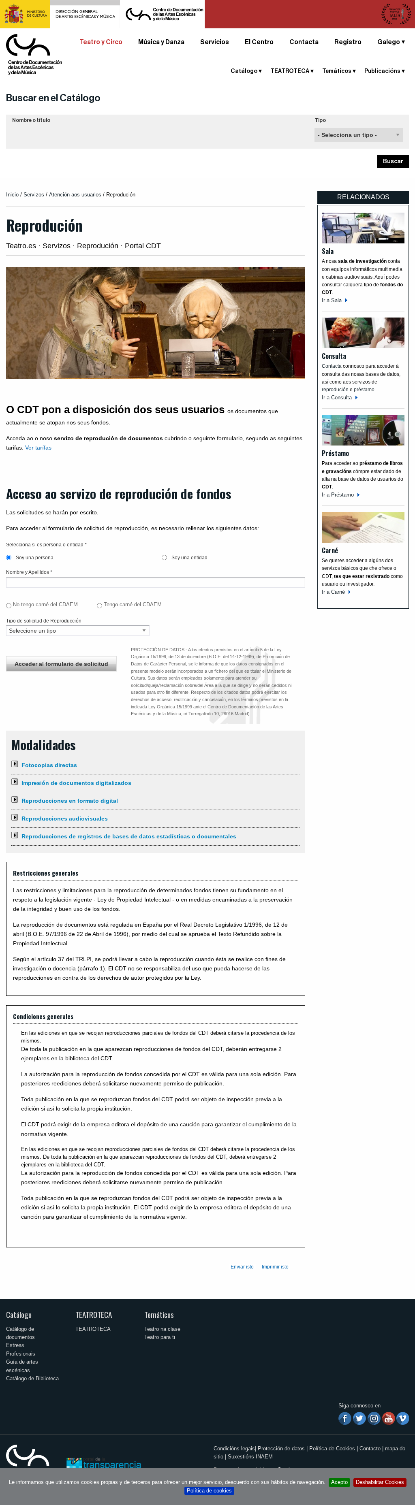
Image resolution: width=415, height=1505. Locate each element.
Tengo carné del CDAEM (133, 604)
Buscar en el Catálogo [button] (53, 98)
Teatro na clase (162, 1329)
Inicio (12, 195)
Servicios (214, 42)
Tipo (320, 120)
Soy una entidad (189, 558)
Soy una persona (34, 558)
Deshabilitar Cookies (380, 1482)
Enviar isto (242, 1266)
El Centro (259, 42)
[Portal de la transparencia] (102, 1464)
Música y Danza (161, 42)
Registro (348, 42)
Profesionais (20, 1354)
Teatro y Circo (100, 42)
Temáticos (159, 1314)
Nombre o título (31, 120)
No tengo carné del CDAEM (45, 604)
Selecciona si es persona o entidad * (46, 545)
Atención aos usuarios (76, 195)
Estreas (15, 1345)
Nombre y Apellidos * (29, 572)
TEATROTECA (93, 1314)
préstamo (364, 389)
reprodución (335, 389)
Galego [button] (388, 42)
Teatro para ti (159, 1337)
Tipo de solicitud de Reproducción (43, 621)
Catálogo (19, 1314)
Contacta (304, 42)
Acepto (339, 1482)
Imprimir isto (275, 1266)
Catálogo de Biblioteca (32, 1378)
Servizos (34, 195)
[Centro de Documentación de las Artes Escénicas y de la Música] (34, 54)
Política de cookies (209, 1491)
